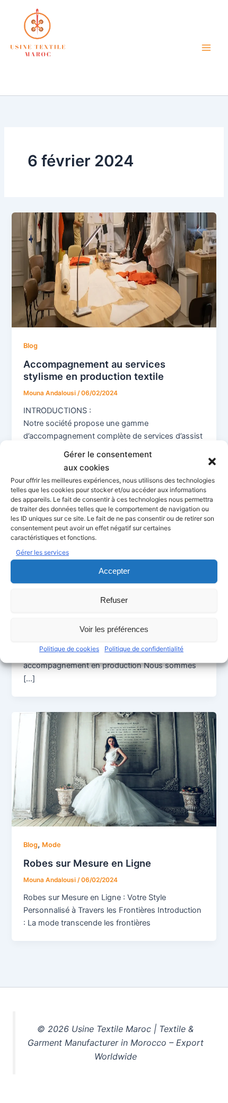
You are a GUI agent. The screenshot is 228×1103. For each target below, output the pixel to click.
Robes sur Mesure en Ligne (87, 863)
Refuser (114, 599)
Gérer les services (42, 552)
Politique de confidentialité (143, 649)
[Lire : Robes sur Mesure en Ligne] (114, 768)
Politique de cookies (69, 649)
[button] (212, 461)
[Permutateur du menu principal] (206, 48)
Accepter (114, 570)
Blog (30, 346)
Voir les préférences (114, 629)
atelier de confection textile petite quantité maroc (93, 72)
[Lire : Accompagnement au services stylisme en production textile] (114, 269)
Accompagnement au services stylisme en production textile (94, 370)
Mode (51, 845)
